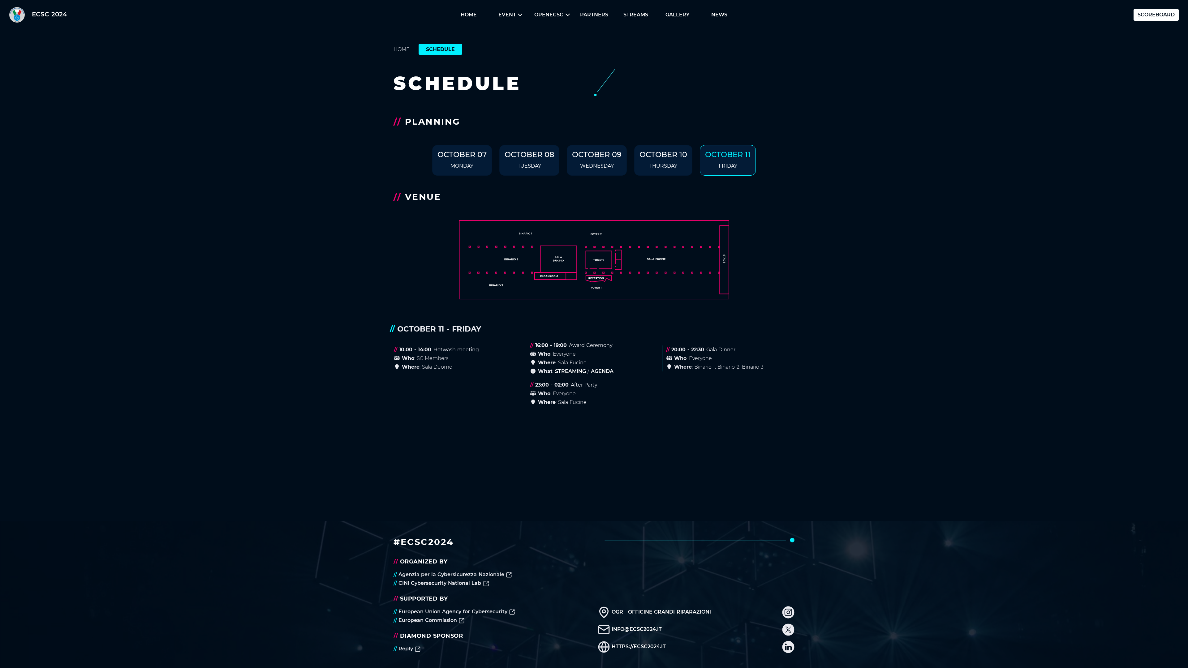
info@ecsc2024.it (636, 629)
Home (469, 15)
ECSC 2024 (49, 14)
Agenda (602, 371)
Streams (635, 15)
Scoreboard (1156, 15)
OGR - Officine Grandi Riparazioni (660, 612)
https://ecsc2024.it (638, 646)
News (719, 15)
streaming (570, 371)
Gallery (677, 15)
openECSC (548, 15)
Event (507, 15)
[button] (469, 15)
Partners (594, 15)
